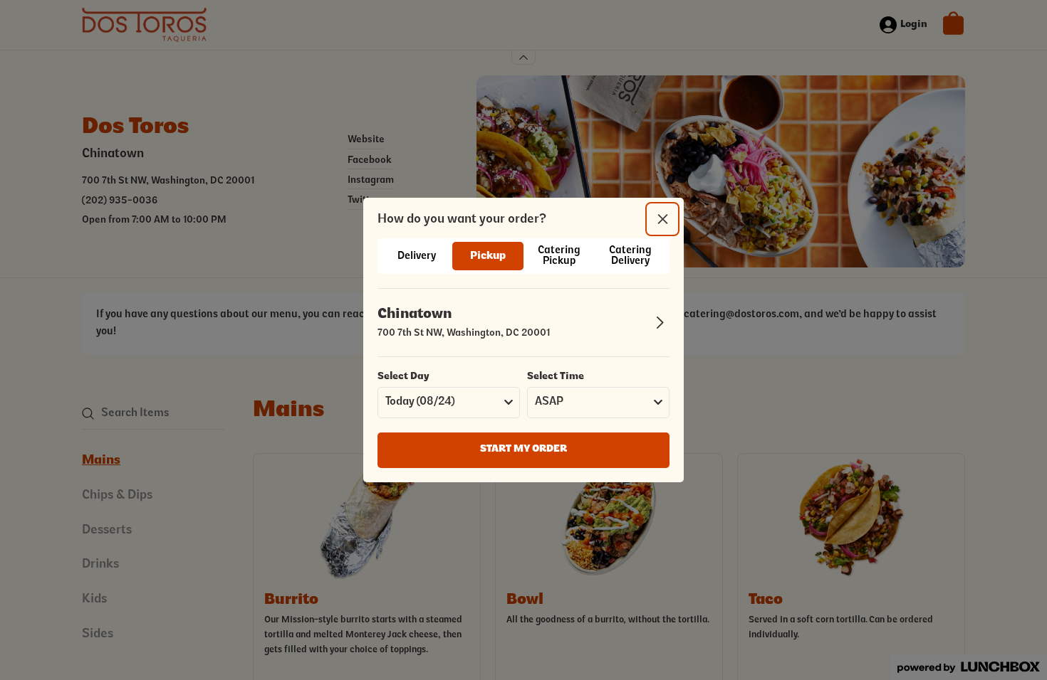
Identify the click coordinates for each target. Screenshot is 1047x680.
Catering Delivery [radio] (630, 256)
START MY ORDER (523, 450)
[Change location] (660, 322)
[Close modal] (662, 219)
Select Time (555, 377)
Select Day (403, 377)
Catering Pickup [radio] (559, 256)
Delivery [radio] (416, 256)
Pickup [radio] (488, 256)
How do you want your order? (461, 219)
